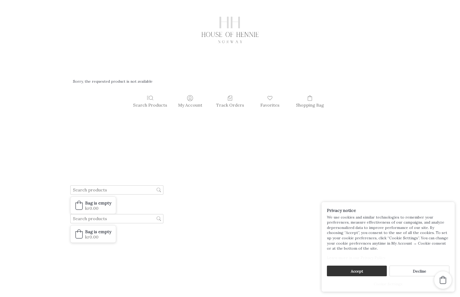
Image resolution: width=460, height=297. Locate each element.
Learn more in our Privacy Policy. (356, 257)
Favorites (270, 105)
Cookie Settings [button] (388, 284)
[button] (93, 205)
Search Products (150, 105)
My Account (190, 105)
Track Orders (230, 105)
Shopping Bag (310, 105)
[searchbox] (116, 190)
